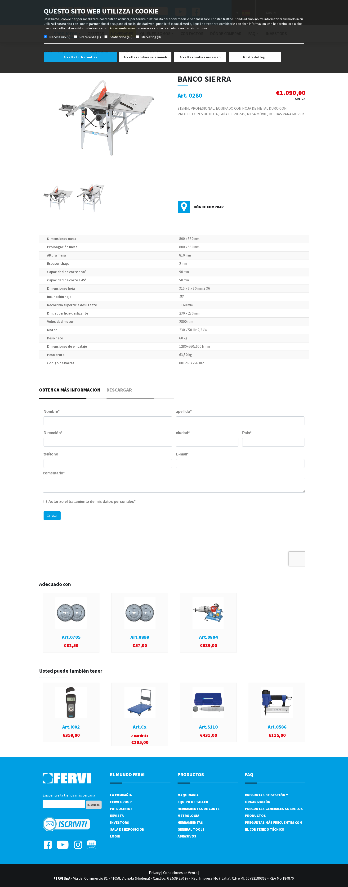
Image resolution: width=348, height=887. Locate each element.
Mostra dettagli (255, 57)
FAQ (249, 774)
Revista (117, 815)
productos (191, 774)
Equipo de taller (193, 802)
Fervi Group (121, 802)
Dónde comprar (209, 206)
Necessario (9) (59, 37)
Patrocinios (121, 808)
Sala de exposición (127, 829)
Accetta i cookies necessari (200, 57)
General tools (191, 829)
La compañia (121, 795)
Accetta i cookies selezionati (145, 57)
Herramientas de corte (198, 808)
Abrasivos (187, 836)
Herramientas (190, 822)
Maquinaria (188, 795)
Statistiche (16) (121, 37)
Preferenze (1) (90, 37)
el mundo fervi (127, 774)
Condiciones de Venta (180, 872)
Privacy (155, 872)
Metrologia (188, 815)
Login (115, 836)
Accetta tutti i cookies (80, 57)
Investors (119, 822)
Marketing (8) (151, 37)
